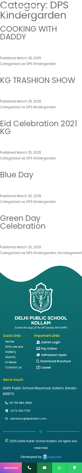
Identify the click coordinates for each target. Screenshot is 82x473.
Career (45, 367)
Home (9, 341)
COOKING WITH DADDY (28, 32)
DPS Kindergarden (41, 63)
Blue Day (16, 174)
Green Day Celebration (23, 222)
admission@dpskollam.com (28, 419)
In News (11, 362)
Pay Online (49, 348)
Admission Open (54, 355)
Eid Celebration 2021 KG (38, 127)
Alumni (10, 357)
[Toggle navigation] (78, 9)
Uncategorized (69, 253)
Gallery (10, 352)
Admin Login (50, 342)
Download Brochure (55, 361)
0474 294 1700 (20, 411)
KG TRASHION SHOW (37, 80)
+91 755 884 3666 (20, 403)
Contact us (13, 367)
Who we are (14, 347)
